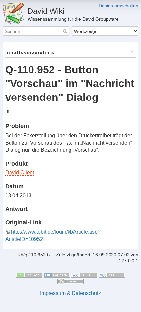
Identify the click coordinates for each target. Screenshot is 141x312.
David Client (19, 172)
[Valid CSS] (112, 274)
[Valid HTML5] (84, 274)
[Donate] (29, 274)
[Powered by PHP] (57, 274)
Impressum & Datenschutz (70, 293)
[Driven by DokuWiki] (70, 281)
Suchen (66, 31)
